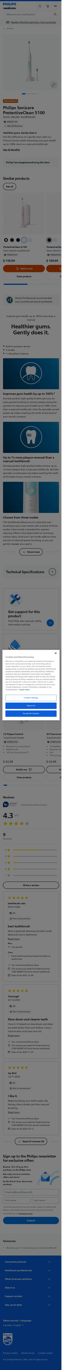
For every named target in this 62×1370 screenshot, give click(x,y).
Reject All (30, 705)
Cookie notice (47, 689)
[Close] (54, 653)
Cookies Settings (30, 697)
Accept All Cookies (30, 713)
